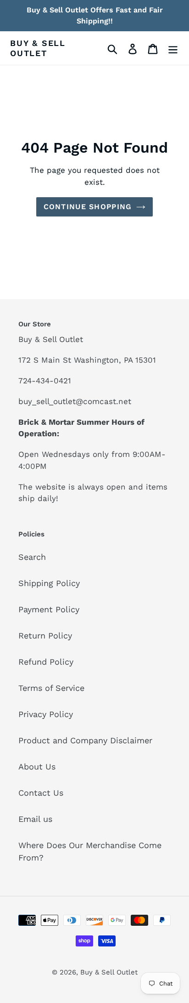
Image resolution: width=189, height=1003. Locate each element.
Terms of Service (51, 688)
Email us (35, 819)
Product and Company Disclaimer (85, 740)
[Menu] (173, 48)
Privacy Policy (45, 714)
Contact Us (40, 793)
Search (32, 557)
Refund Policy (45, 662)
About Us (37, 766)
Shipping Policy (49, 583)
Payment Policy (48, 609)
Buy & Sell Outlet (38, 48)
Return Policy (45, 635)
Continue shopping (88, 206)
